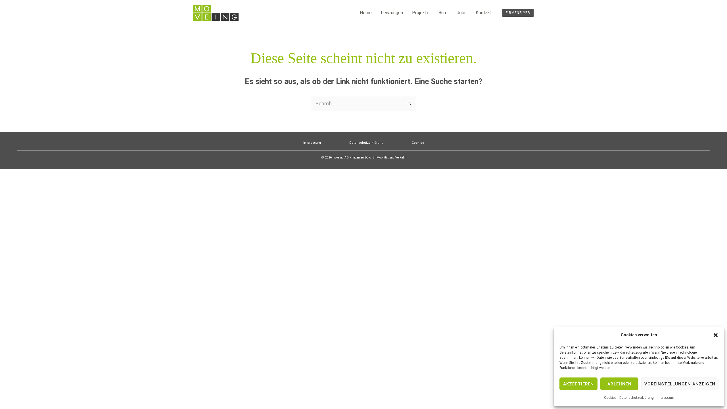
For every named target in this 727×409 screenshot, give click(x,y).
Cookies (610, 398)
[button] (715, 335)
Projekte (420, 12)
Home (366, 12)
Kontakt (484, 12)
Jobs (462, 12)
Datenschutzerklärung (636, 398)
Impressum (665, 398)
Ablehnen (619, 384)
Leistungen (392, 12)
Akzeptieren (578, 384)
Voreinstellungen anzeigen (679, 384)
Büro (443, 12)
